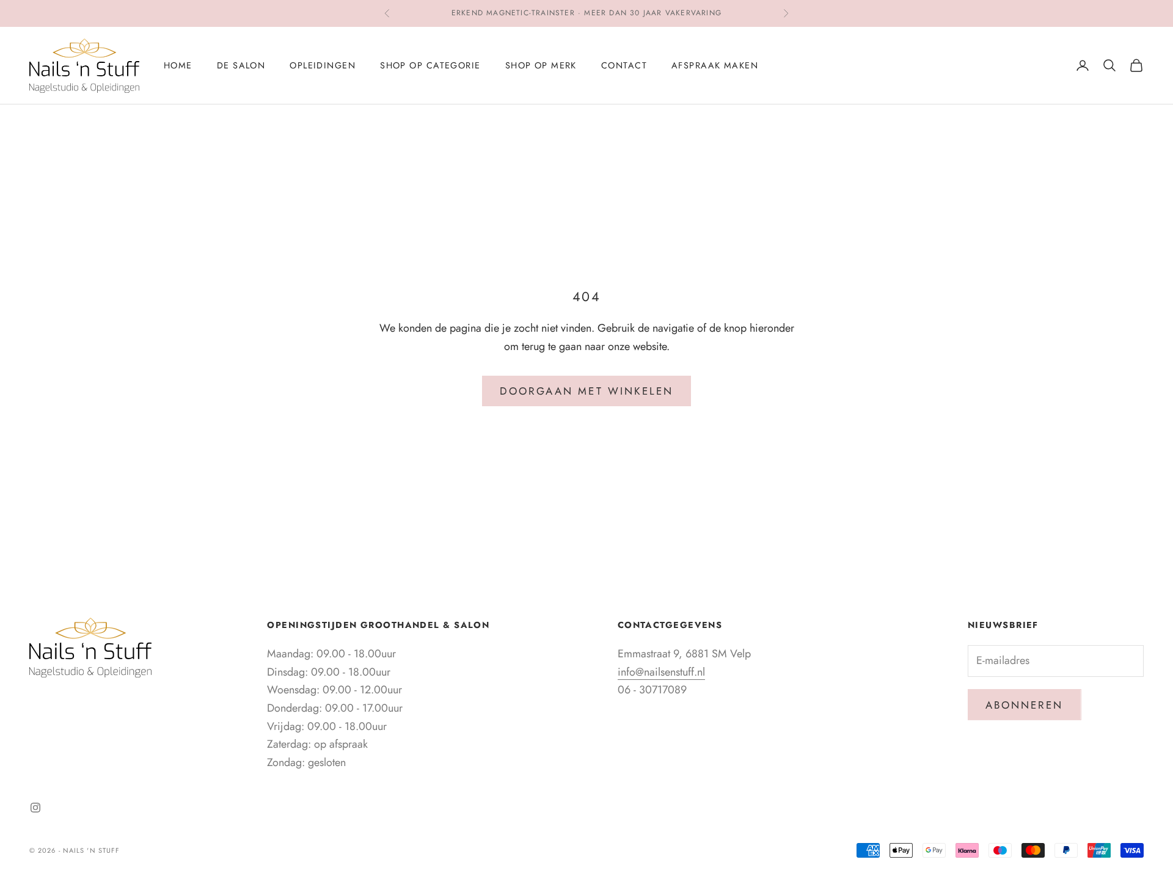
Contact (624, 65)
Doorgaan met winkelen (586, 391)
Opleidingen (323, 65)
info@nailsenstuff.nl (661, 672)
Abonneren (1024, 705)
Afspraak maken (714, 65)
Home (178, 65)
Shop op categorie (430, 65)
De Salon (241, 65)
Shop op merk (541, 65)
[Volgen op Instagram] (35, 807)
